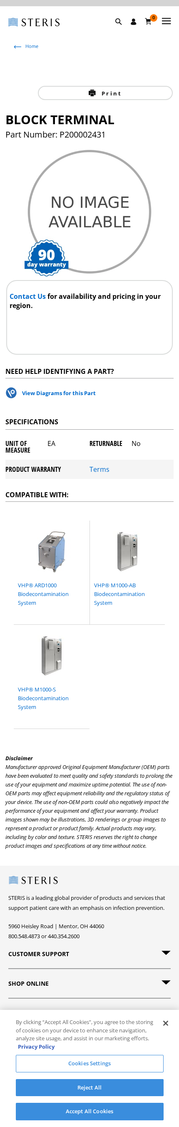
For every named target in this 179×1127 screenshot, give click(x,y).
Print (110, 93)
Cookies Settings (89, 1063)
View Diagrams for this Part (59, 393)
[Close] (166, 1023)
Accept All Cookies (89, 1111)
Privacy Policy (36, 1046)
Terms (99, 469)
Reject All (89, 1087)
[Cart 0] (148, 21)
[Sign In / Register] (134, 21)
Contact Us (28, 296)
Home (31, 46)
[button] (122, 31)
